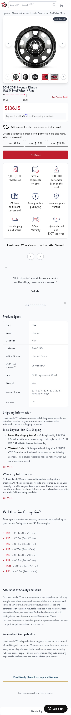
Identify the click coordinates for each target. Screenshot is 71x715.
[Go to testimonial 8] (40, 305)
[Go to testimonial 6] (36, 305)
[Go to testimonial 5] (34, 305)
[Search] (54, 5)
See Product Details (60, 97)
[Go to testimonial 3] (30, 305)
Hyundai (6, 13)
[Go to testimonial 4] (32, 305)
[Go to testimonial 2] (28, 305)
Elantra (15, 13)
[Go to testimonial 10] (44, 305)
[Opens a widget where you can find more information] (56, 709)
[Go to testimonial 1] (26, 305)
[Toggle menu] (67, 5)
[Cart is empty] (61, 4)
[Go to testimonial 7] (38, 305)
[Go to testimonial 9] (42, 305)
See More (8, 467)
